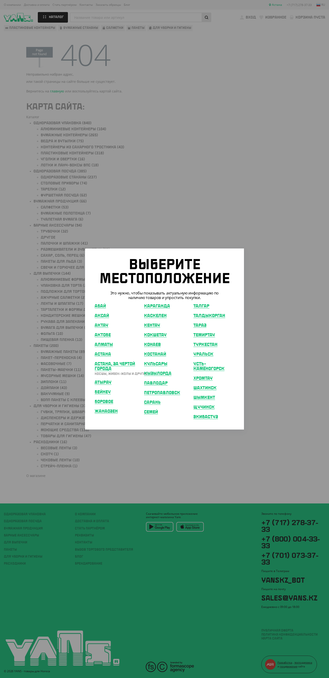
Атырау (103, 383)
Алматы (104, 345)
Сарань (152, 402)
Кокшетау (155, 335)
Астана (103, 354)
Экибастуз (205, 417)
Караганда (157, 306)
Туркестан (205, 345)
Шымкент (204, 398)
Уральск (203, 354)
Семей (151, 412)
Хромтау (203, 378)
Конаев (152, 345)
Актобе (103, 335)
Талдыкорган (209, 316)
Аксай (102, 316)
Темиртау (204, 335)
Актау (101, 325)
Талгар (201, 306)
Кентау (152, 325)
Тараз (199, 325)
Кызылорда (157, 374)
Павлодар (156, 383)
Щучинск (204, 407)
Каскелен (155, 316)
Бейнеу (103, 392)
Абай (100, 306)
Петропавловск (162, 393)
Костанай (155, 354)
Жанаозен (106, 411)
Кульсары (155, 364)
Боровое (104, 402)
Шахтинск (205, 388)
